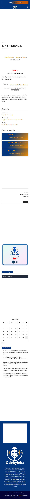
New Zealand (9, 57)
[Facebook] (3, 52)
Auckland (12, 137)
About (13, 492)
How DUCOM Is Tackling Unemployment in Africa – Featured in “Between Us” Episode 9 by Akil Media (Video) (15, 352)
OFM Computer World (15, 497)
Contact (18, 492)
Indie (24, 88)
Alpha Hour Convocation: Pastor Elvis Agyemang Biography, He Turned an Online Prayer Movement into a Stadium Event (15, 375)
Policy (22, 492)
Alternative (12, 88)
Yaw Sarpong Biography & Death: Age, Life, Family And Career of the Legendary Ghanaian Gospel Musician (15, 364)
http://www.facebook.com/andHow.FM (12, 120)
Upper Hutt (12, 145)
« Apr (3, 343)
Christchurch (13, 153)
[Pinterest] (10, 52)
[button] (2, 7)
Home (3, 42)
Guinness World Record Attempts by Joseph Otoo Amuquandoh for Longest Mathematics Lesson (15, 369)
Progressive (15, 90)
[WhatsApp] (14, 52)
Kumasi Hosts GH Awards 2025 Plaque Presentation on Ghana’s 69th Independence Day (15, 358)
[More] (18, 52)
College (19, 88)
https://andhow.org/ (7, 115)
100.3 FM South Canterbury (24, 195)
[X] (6, 52)
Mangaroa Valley (21, 57)
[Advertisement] (15, 25)
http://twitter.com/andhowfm (10, 125)
